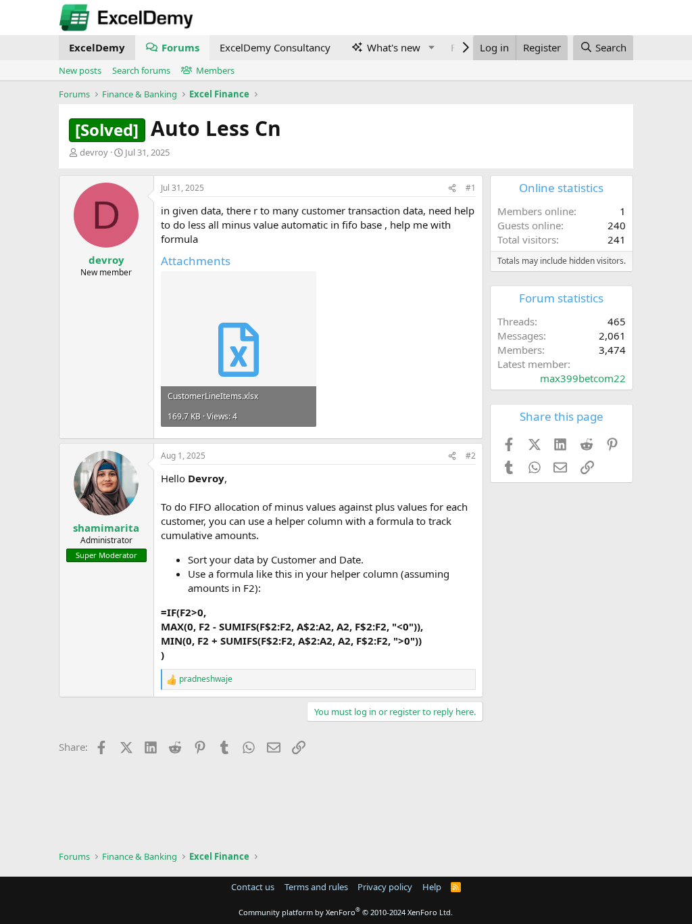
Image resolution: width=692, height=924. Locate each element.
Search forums (141, 70)
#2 (471, 455)
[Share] (452, 188)
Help (431, 887)
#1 (471, 187)
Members (215, 70)
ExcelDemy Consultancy (275, 47)
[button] (431, 47)
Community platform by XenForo (346, 912)
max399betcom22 (583, 378)
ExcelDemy (97, 47)
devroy (94, 152)
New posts (80, 70)
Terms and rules (316, 887)
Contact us (252, 887)
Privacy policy (384, 887)
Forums (180, 47)
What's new (393, 47)
